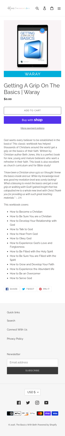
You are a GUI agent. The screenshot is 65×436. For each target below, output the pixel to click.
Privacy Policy (15, 338)
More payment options (32, 128)
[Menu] (59, 8)
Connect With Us (17, 329)
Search (11, 320)
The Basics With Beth (26, 425)
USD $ (31, 392)
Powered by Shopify (47, 425)
